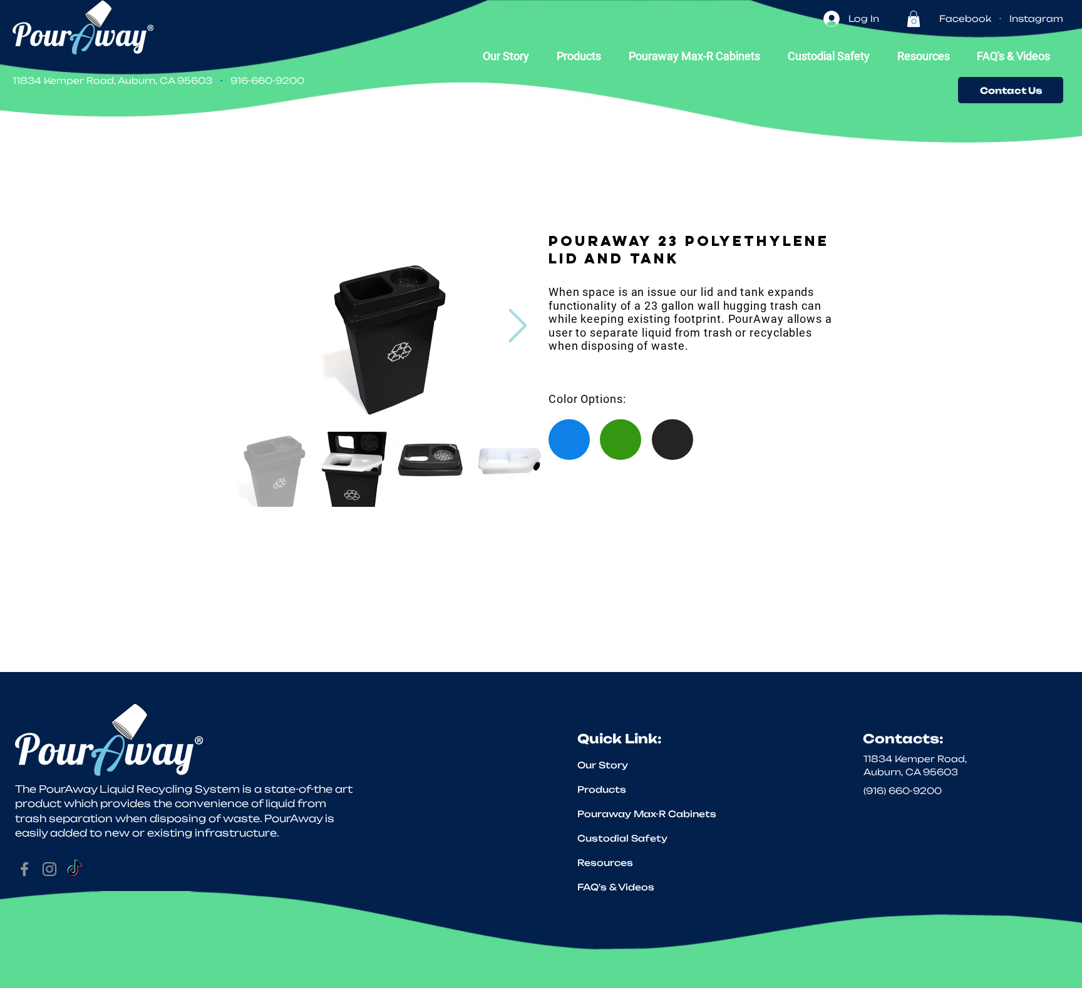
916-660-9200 (267, 80)
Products (601, 789)
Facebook (965, 18)
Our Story (602, 765)
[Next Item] (517, 326)
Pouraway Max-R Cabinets (629, 813)
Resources (605, 862)
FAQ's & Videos (615, 887)
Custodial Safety (622, 838)
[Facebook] (24, 869)
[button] (913, 19)
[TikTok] (74, 869)
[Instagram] (49, 869)
